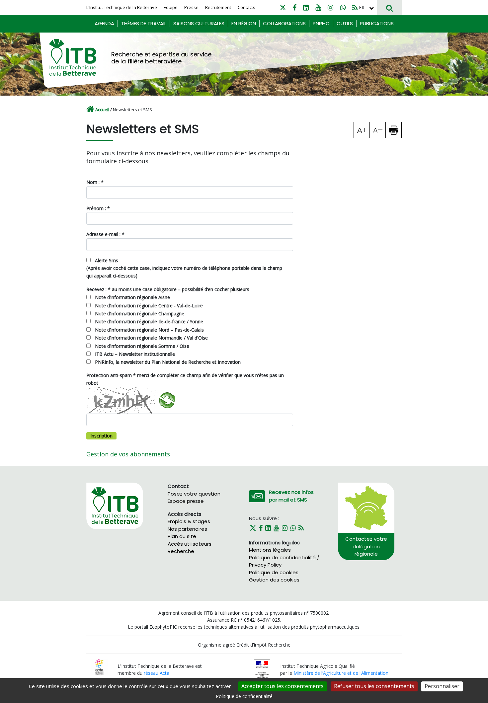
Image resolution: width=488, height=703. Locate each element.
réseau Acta (156, 673)
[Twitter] (283, 7)
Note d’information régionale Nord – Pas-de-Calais (149, 330)
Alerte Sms (106, 260)
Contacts (246, 7)
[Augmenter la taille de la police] (361, 129)
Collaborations (284, 23)
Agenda (104, 23)
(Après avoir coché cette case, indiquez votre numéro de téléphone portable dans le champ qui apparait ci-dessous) (184, 272)
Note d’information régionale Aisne (132, 297)
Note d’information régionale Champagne (139, 313)
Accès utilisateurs (189, 543)
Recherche (181, 551)
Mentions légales (270, 549)
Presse (191, 7)
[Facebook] (294, 7)
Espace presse (186, 501)
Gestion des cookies (274, 579)
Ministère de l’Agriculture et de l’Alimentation (340, 673)
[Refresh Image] (166, 399)
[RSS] (355, 7)
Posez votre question (194, 493)
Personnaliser (442, 686)
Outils (345, 23)
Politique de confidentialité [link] (244, 696)
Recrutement (218, 7)
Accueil (102, 110)
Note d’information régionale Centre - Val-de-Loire (149, 305)
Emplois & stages (189, 521)
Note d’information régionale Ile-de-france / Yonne (149, 321)
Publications (377, 23)
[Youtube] (318, 7)
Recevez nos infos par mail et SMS (291, 496)
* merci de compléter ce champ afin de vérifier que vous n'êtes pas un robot (185, 379)
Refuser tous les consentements (374, 686)
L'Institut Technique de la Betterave (121, 7)
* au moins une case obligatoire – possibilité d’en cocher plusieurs (167, 289)
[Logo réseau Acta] (99, 667)
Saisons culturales (198, 23)
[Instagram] (330, 7)
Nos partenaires (187, 528)
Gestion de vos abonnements (128, 454)
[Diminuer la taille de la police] (377, 129)
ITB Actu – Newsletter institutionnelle (135, 354)
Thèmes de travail (143, 23)
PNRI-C (321, 23)
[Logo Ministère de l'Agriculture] (262, 669)
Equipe (171, 7)
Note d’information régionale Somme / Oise (142, 346)
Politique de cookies (273, 572)
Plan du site (182, 536)
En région (243, 23)
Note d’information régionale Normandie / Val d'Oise (151, 338)
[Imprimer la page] (393, 129)
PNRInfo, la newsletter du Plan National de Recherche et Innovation (168, 362)
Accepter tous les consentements (282, 686)
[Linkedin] (306, 7)
